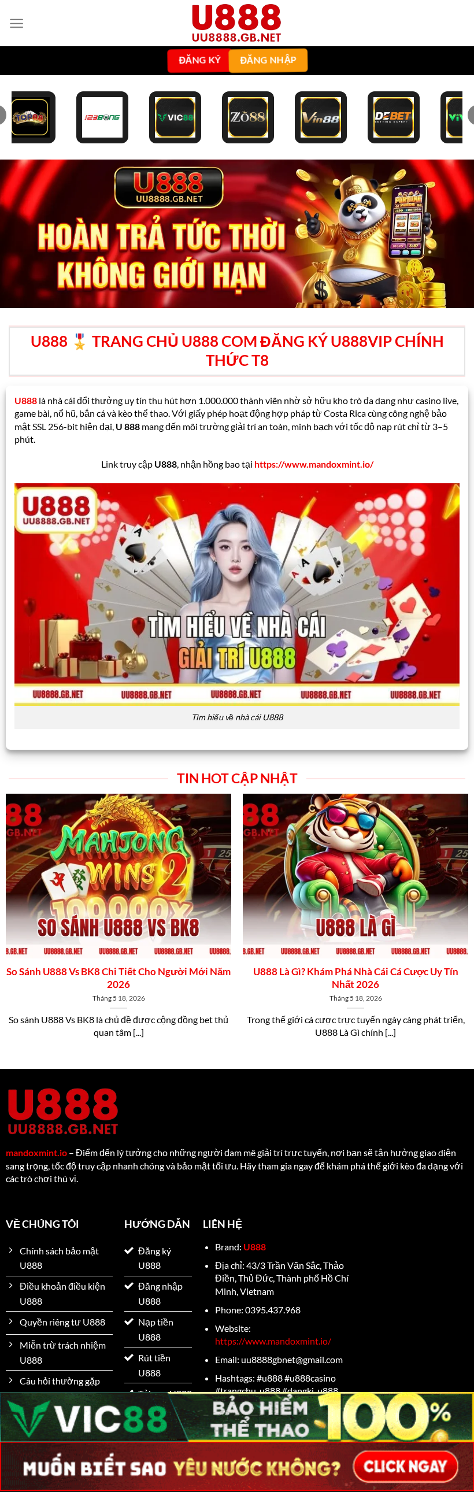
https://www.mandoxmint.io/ (273, 1340)
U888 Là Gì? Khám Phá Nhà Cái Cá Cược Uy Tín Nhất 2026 (355, 978)
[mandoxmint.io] (237, 23)
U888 (254, 1246)
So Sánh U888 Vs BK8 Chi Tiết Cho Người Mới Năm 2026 (118, 978)
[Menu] (16, 23)
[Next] (449, 898)
